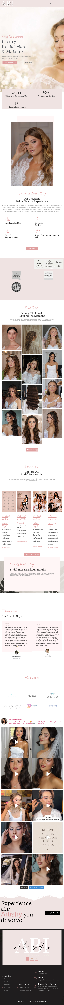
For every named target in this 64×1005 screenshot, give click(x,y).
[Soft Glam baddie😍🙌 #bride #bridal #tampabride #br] (16, 869)
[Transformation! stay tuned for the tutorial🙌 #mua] (16, 742)
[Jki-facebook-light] (27, 959)
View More (31, 450)
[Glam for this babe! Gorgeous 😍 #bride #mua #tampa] (16, 805)
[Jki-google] (36, 959)
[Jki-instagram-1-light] (32, 959)
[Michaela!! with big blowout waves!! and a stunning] (47, 773)
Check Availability (9, 62)
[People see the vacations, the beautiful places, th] (47, 837)
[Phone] (35, 972)
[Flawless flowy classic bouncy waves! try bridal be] (16, 773)
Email (40, 977)
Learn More (31, 249)
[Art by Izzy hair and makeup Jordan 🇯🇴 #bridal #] (47, 869)
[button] (50, 4)
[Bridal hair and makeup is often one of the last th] (47, 805)
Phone (41, 971)
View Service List (30, 554)
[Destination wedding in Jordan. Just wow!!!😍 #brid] (16, 837)
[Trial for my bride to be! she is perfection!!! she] (47, 742)
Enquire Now (52, 913)
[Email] (35, 978)
